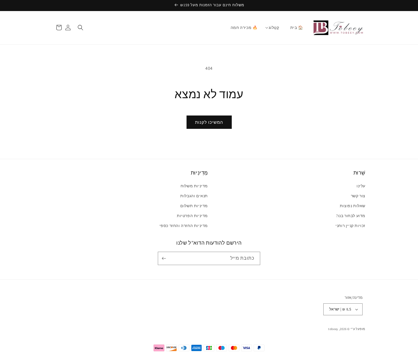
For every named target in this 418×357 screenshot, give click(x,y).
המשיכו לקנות (209, 122)
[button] (274, 27)
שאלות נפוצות (352, 205)
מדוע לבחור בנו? (350, 215)
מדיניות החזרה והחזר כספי (184, 225)
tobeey (333, 329)
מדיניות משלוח (194, 185)
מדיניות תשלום (194, 205)
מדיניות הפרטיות (192, 215)
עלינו (361, 185)
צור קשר (358, 195)
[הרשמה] (165, 258)
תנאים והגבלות (194, 195)
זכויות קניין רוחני (350, 225)
